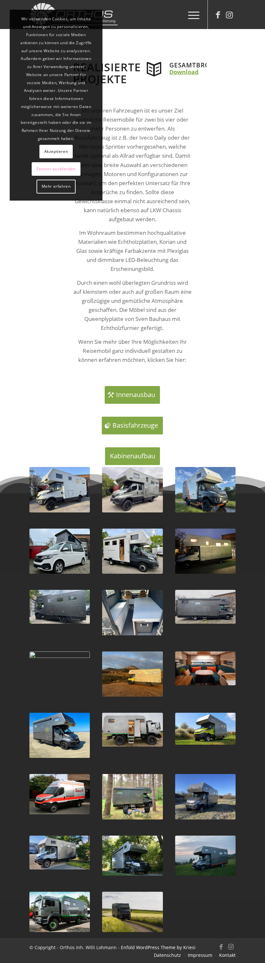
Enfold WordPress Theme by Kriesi (158, 947)
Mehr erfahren (56, 186)
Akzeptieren (56, 151)
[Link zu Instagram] (229, 14)
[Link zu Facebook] (218, 14)
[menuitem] (190, 14)
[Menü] (190, 14)
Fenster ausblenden (56, 169)
